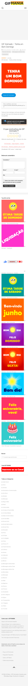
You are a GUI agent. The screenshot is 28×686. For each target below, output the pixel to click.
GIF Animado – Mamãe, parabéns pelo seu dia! (13, 146)
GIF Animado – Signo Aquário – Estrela (14, 143)
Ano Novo (5, 493)
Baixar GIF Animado (8, 95)
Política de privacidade (8, 660)
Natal (4, 580)
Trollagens (5, 603)
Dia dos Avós (6, 521)
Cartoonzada (6, 507)
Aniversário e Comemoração (10, 490)
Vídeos (4, 605)
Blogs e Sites (6, 501)
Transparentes (6, 600)
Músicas (5, 577)
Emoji (4, 532)
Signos (4, 597)
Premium (5, 589)
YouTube (5, 608)
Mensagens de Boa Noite (9, 563)
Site (4, 175)
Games (4, 552)
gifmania (23, 50)
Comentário (6, 159)
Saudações (5, 54)
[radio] (8, 136)
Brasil (4, 504)
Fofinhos (5, 549)
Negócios (5, 583)
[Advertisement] (14, 25)
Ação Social (6, 482)
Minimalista (5, 572)
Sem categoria (6, 594)
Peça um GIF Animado (8, 652)
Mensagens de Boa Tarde (9, 566)
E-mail (16, 170)
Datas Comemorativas (8, 515)
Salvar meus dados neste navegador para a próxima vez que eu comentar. (13, 181)
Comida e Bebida (7, 513)
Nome (5, 170)
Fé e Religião (6, 538)
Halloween (5, 555)
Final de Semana (6, 51)
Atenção (5, 496)
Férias (4, 541)
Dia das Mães (6, 518)
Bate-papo (5, 498)
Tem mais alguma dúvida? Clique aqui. (10, 637)
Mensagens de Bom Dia (18, 51)
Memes (4, 560)
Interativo (5, 558)
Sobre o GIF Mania (7, 657)
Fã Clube (5, 535)
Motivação (5, 575)
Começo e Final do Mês (8, 510)
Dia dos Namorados (7, 524)
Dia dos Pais (6, 527)
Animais (5, 487)
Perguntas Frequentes (8, 654)
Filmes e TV (5, 544)
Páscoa (5, 586)
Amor (4, 484)
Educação (5, 529)
